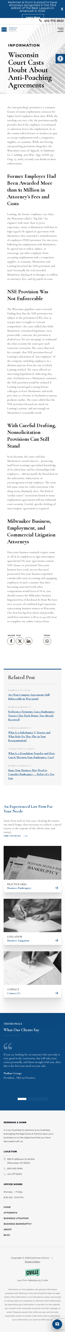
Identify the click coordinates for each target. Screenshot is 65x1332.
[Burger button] (60, 30)
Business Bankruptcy (19, 707)
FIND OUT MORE (12, 836)
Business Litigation (19, 690)
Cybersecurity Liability (21, 749)
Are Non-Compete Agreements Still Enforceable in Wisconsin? (29, 696)
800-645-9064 (15, 1168)
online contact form (37, 621)
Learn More (33, 17)
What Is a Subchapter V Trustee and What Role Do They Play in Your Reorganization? (29, 736)
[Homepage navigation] (9, 30)
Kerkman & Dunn (37, 600)
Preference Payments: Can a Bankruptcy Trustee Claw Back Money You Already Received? (31, 715)
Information (24, 45)
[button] (60, 58)
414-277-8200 (14, 1174)
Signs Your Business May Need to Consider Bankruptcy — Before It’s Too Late (31, 774)
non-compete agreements (21, 508)
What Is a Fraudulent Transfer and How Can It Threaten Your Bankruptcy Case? (31, 755)
